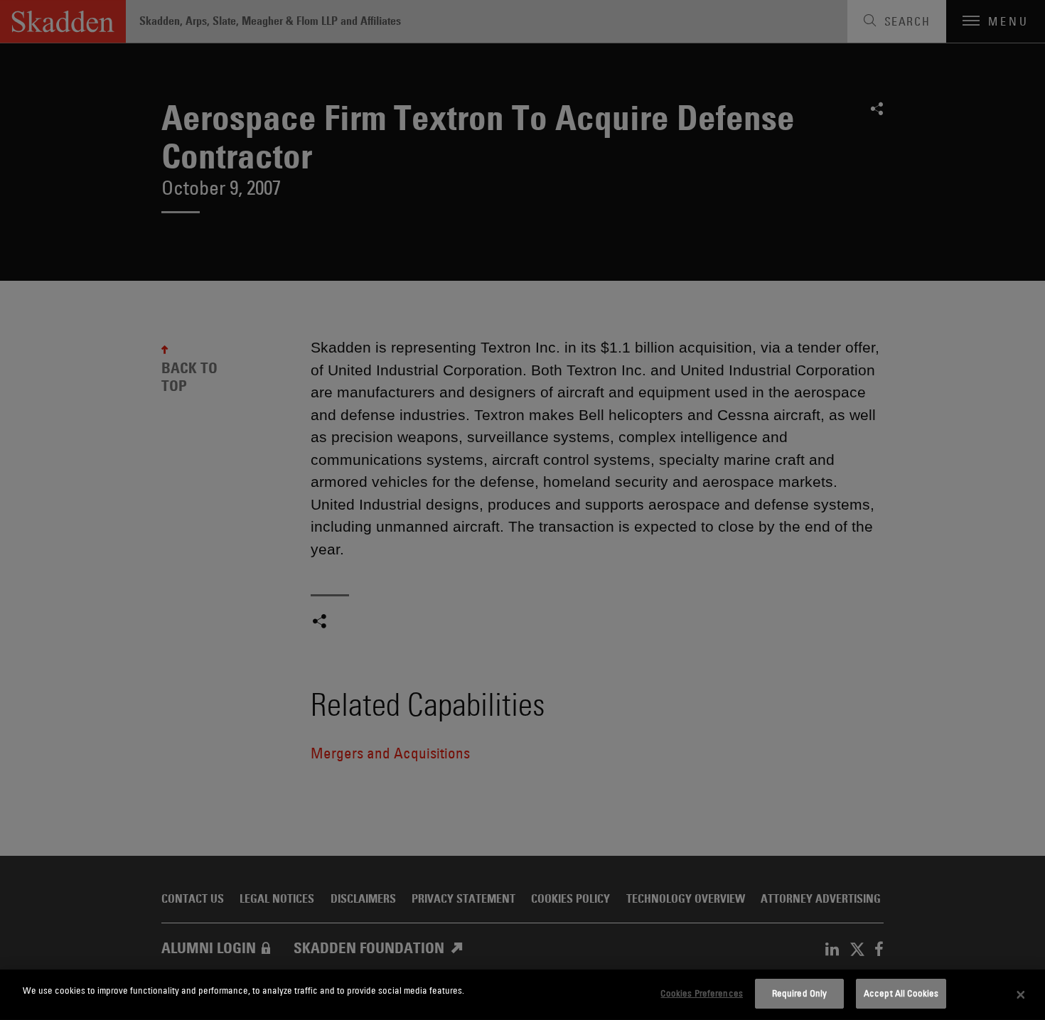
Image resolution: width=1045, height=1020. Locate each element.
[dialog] (522, 995)
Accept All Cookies (901, 993)
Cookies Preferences (701, 993)
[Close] (1021, 995)
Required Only (799, 993)
